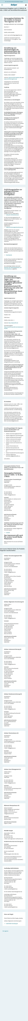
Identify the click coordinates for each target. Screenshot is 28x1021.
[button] (26, 5)
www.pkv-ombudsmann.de (12, 214)
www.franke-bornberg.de (12, 923)
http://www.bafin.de (13, 323)
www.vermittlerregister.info (15, 77)
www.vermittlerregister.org (10, 79)
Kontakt (8, 532)
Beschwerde (9, 255)
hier (5, 129)
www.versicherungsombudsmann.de (14, 227)
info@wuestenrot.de (9, 813)
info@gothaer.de (12, 494)
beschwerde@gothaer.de (12, 348)
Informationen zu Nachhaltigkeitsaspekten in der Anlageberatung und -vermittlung (12, 361)
